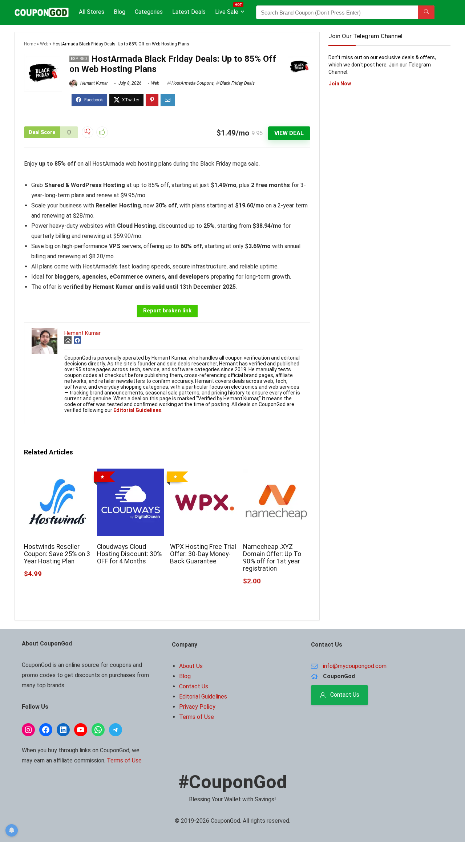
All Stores (91, 11)
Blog (119, 11)
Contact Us (193, 686)
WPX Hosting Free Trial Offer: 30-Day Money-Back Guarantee (203, 554)
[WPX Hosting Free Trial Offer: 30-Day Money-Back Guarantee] (203, 473)
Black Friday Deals (237, 83)
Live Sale (228, 10)
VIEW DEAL (289, 133)
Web (44, 43)
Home (30, 43)
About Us (191, 666)
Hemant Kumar (93, 83)
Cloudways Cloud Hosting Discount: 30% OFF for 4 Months (129, 554)
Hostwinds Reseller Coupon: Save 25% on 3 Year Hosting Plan (57, 554)
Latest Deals (189, 11)
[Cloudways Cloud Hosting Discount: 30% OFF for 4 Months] (130, 473)
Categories (149, 11)
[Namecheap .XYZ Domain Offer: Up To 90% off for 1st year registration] (276, 473)
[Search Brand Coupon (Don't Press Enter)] (426, 12)
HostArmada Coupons (192, 83)
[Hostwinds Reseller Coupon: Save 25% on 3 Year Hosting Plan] (57, 473)
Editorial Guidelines (203, 696)
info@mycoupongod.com (355, 666)
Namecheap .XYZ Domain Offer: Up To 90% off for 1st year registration (272, 557)
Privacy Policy (197, 706)
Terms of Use (124, 760)
